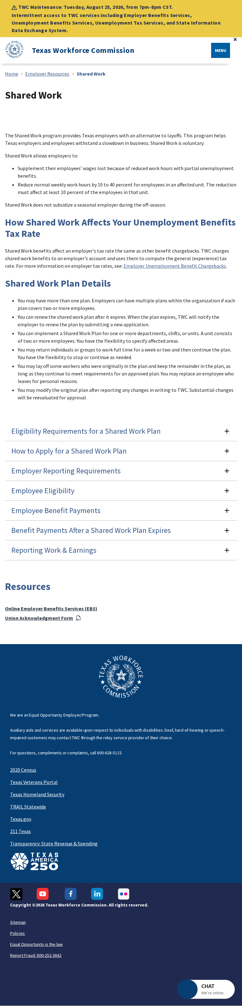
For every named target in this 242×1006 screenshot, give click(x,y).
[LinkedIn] (97, 894)
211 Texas (20, 831)
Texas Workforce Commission (83, 50)
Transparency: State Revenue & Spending (54, 843)
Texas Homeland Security (37, 794)
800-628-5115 (109, 753)
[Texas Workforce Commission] (12, 50)
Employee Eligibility (42, 490)
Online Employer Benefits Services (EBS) (51, 608)
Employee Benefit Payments (56, 510)
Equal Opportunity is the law (36, 944)
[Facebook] (71, 894)
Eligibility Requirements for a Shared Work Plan (86, 431)
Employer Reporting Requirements (66, 471)
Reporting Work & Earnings (53, 550)
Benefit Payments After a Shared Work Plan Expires (91, 530)
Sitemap (18, 922)
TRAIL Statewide (28, 806)
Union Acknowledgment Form (39, 618)
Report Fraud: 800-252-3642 (35, 955)
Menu (220, 50)
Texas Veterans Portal (34, 782)
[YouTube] (43, 894)
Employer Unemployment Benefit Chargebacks (175, 266)
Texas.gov (20, 819)
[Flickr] (124, 894)
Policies (17, 933)
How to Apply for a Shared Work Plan (69, 451)
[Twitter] (16, 894)
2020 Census (23, 770)
